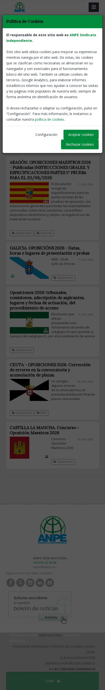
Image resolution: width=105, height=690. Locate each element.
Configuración (46, 134)
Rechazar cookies (80, 144)
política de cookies (49, 119)
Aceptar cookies (81, 134)
